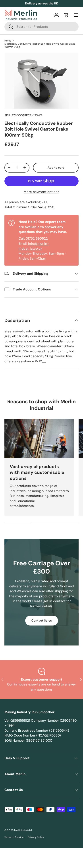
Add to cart (56, 167)
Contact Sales (41, 620)
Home (7, 40)
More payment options (41, 192)
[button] (66, 15)
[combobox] (41, 26)
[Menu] (76, 15)
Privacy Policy (36, 837)
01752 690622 (37, 238)
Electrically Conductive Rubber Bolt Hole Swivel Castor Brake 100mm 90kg (39, 45)
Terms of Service (13, 837)
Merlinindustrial (23, 830)
